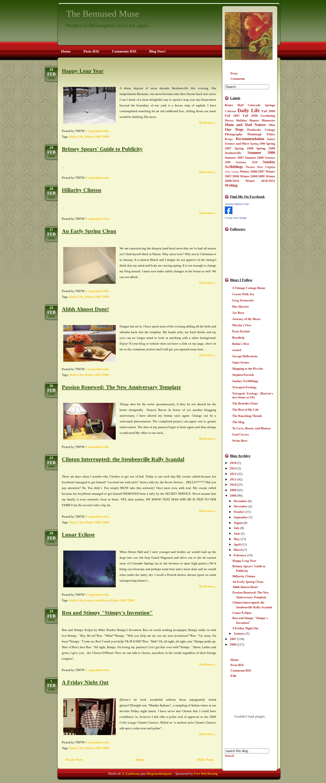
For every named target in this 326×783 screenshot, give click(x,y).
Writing (231, 185)
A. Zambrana (131, 773)
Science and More (237, 143)
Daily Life (248, 110)
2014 (233, 468)
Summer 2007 (234, 157)
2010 (233, 484)
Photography (233, 134)
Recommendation (250, 139)
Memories (268, 120)
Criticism (230, 111)
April (237, 544)
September (241, 517)
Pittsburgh (254, 134)
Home (235, 660)
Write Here (239, 440)
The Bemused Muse (102, 14)
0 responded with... (97, 177)
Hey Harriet (240, 306)
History (229, 120)
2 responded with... (97, 369)
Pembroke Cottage (261, 129)
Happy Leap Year (244, 560)
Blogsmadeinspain (159, 773)
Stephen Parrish (243, 375)
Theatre (250, 167)
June (237, 533)
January (239, 633)
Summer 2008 (254, 157)
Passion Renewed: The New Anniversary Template (121, 387)
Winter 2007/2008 (96, 136)
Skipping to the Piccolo (247, 368)
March (238, 550)
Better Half (234, 105)
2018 (233, 463)
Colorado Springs (261, 105)
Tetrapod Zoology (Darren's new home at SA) (252, 395)
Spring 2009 (265, 148)
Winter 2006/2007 (252, 171)
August (238, 523)
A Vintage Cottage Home (248, 288)
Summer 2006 (261, 153)
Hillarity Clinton (243, 576)
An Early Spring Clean (247, 581)
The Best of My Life (245, 409)
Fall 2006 (268, 111)
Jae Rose (238, 313)
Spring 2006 (257, 143)
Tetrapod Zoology (244, 387)
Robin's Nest (240, 344)
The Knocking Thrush (247, 416)
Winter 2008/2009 (252, 176)
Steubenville (233, 153)
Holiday (241, 120)
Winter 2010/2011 (260, 181)
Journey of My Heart (246, 319)
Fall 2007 (232, 115)
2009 (233, 490)
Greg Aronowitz (243, 300)
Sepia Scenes (240, 362)
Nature (260, 125)
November (241, 506)
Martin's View (241, 325)
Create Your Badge (236, 217)
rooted (236, 350)
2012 (233, 474)
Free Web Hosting (206, 773)
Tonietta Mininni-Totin (237, 204)
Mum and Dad (238, 125)
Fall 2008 (250, 115)
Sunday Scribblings (245, 381)
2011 (233, 479)
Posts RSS (237, 665)
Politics (271, 134)
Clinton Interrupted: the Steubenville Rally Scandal (123, 459)
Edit (233, 676)
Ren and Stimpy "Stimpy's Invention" (107, 613)
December (240, 501)
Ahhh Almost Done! (245, 587)
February (240, 555)
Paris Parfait (241, 331)
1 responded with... (97, 131)
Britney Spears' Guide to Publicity (102, 149)
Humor (254, 120)
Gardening (268, 115)
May (237, 539)
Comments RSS (241, 670)
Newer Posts (74, 760)
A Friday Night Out (245, 628)
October (239, 512)
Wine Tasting (232, 171)
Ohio (271, 125)
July (237, 528)
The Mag (238, 422)
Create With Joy (243, 294)
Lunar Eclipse (242, 613)
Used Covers (240, 434)
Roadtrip (238, 337)
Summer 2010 (246, 162)
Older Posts (205, 760)
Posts (234, 73)
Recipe (229, 139)
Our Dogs (234, 129)
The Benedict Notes (245, 403)
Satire (271, 139)
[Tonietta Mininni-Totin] (228, 213)
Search (229, 755)
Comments (238, 78)
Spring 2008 (244, 148)
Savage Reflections (245, 356)
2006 (233, 644)
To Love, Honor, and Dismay (251, 428)
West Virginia (266, 167)
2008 (233, 495)
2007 (233, 639)
